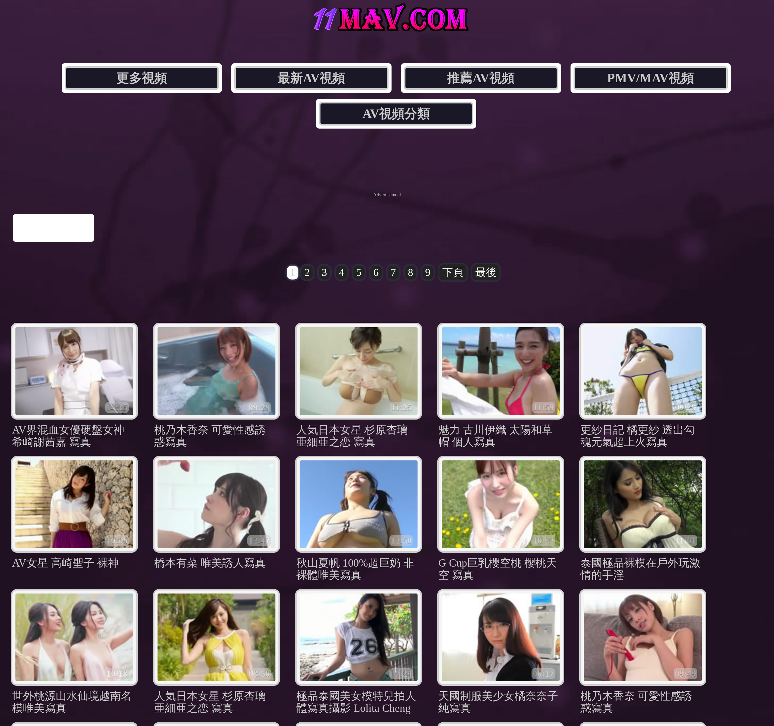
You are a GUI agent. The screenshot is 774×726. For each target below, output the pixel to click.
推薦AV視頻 (481, 78)
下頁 (452, 272)
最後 (485, 272)
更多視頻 (141, 78)
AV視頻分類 (396, 114)
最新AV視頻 (311, 78)
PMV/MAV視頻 (650, 78)
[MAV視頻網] (387, 26)
